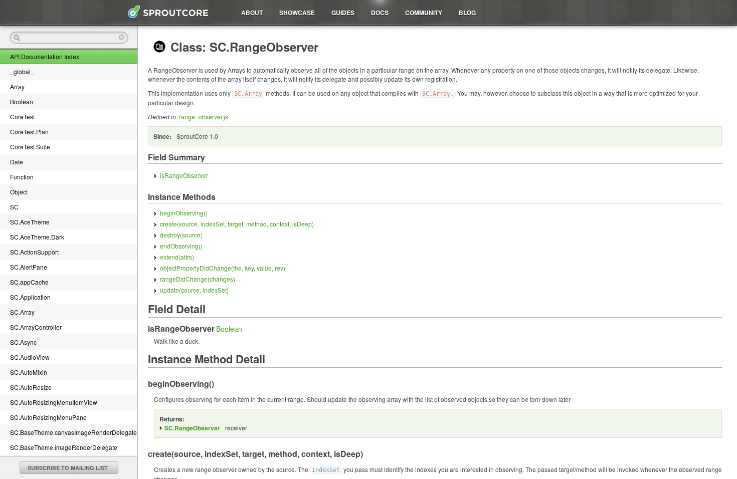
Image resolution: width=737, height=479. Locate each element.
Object (19, 191)
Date (16, 161)
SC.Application (30, 297)
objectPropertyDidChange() (222, 268)
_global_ (22, 71)
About (252, 12)
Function (22, 176)
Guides (342, 12)
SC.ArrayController (36, 327)
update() (194, 290)
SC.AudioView (30, 357)
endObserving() (181, 246)
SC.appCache (29, 282)
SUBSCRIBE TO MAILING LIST (68, 467)
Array (17, 86)
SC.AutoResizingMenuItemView (53, 402)
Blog (467, 12)
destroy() (181, 234)
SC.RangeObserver (192, 427)
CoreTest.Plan (29, 131)
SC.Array (22, 312)
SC (14, 206)
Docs (380, 12)
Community (423, 12)
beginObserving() (184, 212)
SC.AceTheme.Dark (37, 236)
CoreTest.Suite (30, 146)
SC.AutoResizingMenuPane (48, 417)
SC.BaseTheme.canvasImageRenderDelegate (73, 432)
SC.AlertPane (28, 267)
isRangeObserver (184, 175)
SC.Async (23, 342)
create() (237, 223)
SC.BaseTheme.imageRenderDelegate (63, 447)
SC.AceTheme (30, 221)
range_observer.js (203, 116)
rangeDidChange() (197, 279)
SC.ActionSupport (34, 252)
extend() (177, 257)
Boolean (21, 101)
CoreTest (22, 116)
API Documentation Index (44, 56)
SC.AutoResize (31, 387)
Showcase (297, 12)
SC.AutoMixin (28, 372)
